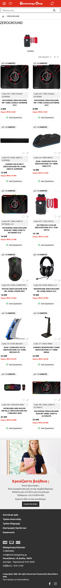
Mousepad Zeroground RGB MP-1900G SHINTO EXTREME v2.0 (14, 230)
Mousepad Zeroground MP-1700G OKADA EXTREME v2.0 (46, 102)
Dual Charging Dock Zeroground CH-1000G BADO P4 (46, 163)
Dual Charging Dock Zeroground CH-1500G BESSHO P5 (14, 349)
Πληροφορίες (31, 504)
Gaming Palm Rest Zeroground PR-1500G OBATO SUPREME (14, 166)
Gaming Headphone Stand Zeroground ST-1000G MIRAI (46, 349)
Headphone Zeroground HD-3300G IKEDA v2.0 (46, 290)
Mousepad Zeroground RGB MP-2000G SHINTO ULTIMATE (46, 413)
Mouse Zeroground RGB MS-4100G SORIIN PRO (14, 290)
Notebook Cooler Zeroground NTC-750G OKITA (46, 227)
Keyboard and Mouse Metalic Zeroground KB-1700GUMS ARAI (14, 410)
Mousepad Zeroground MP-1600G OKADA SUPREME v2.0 (14, 102)
